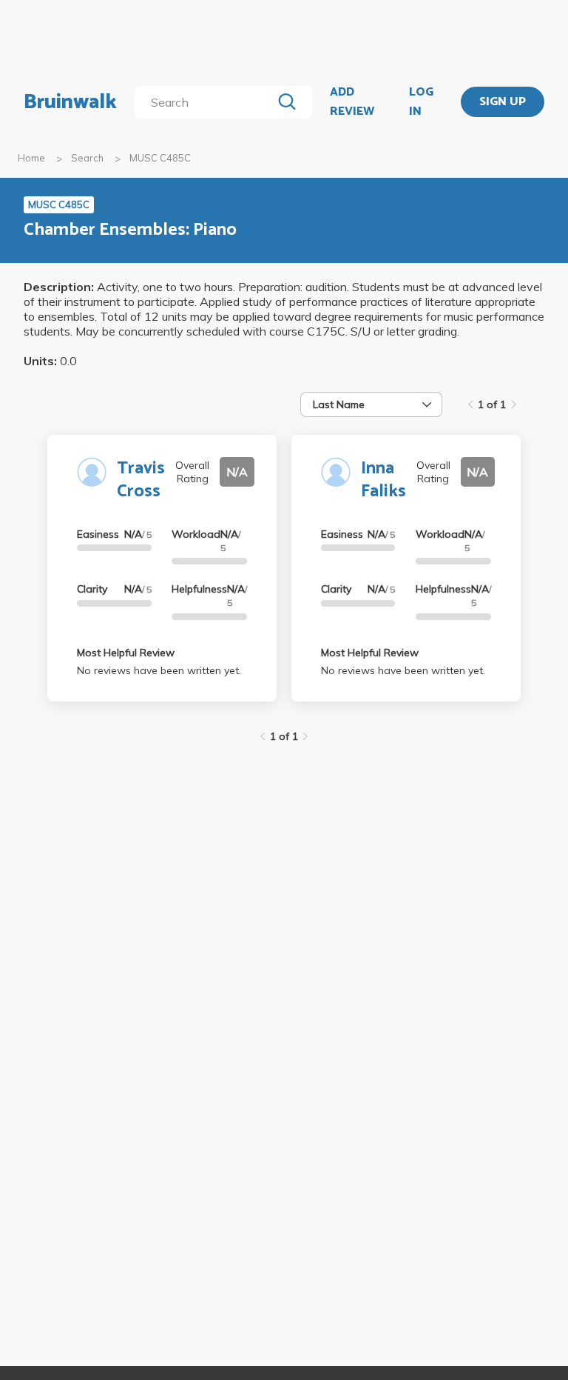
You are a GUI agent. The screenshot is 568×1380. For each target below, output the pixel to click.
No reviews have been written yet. (159, 670)
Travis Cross (141, 480)
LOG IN (421, 102)
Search (87, 158)
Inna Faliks (383, 480)
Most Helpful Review (126, 652)
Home (31, 158)
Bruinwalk (70, 102)
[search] (206, 102)
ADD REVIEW (352, 102)
